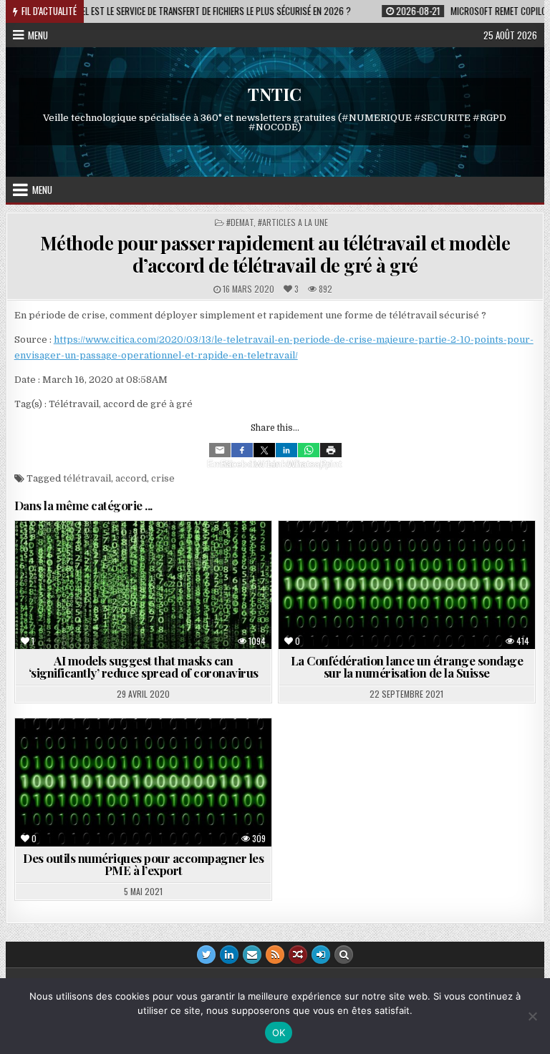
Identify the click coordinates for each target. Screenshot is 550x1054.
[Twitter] (264, 450)
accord (131, 478)
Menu (38, 35)
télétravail (87, 478)
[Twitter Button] (206, 954)
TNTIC (274, 93)
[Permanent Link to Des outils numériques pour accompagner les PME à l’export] (143, 782)
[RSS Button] (275, 954)
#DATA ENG (73, 556)
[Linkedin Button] (229, 954)
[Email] (220, 450)
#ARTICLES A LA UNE (293, 222)
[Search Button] (343, 954)
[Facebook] (242, 450)
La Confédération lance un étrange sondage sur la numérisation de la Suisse (407, 666)
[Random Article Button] (298, 954)
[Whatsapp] (308, 450)
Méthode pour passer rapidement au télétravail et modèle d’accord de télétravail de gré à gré (275, 254)
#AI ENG (132, 556)
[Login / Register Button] (321, 954)
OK (279, 1032)
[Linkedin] (286, 450)
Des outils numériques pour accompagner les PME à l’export (143, 864)
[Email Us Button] (252, 954)
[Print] (331, 450)
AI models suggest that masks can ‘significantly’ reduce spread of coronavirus (144, 666)
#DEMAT (240, 222)
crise (163, 478)
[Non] (532, 1016)
